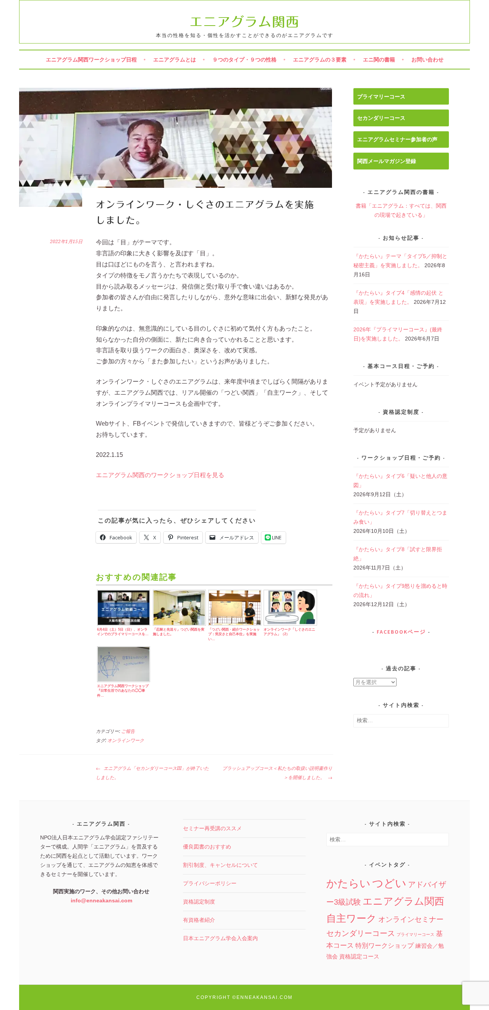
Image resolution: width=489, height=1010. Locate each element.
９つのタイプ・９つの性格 (244, 59)
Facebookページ (401, 631)
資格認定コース (359, 956)
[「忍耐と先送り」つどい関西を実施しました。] (179, 624)
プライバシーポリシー (209, 883)
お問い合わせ (427, 59)
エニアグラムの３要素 (320, 59)
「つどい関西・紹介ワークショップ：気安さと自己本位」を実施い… (234, 634)
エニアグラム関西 (244, 21)
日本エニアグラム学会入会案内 (220, 938)
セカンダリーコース (381, 118)
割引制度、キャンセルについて (220, 865)
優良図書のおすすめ (207, 847)
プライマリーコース (381, 97)
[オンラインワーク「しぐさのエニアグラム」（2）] (290, 624)
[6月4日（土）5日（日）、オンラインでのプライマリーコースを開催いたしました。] (123, 624)
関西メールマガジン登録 (386, 161)
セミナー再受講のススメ (212, 828)
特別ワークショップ (384, 945)
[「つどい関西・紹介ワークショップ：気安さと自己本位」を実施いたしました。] (234, 624)
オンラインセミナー (411, 919)
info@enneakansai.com (101, 900)
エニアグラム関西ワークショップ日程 (91, 59)
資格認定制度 (199, 902)
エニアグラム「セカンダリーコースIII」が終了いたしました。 (152, 773)
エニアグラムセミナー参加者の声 (397, 139)
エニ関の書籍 (379, 59)
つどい (389, 883)
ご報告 (128, 731)
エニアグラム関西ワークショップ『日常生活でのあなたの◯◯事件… (123, 690)
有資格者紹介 (199, 920)
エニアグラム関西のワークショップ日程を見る (160, 475)
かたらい (348, 883)
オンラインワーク (125, 740)
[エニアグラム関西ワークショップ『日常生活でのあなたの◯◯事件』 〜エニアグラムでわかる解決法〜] (123, 681)
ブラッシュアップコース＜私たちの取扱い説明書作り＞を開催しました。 (277, 773)
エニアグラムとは (174, 59)
